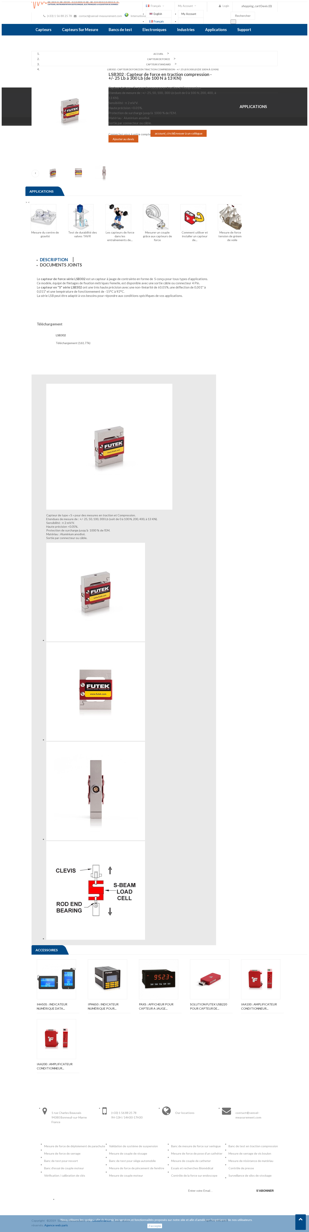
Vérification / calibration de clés (64, 1175)
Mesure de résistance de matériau (250, 1161)
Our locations (184, 1113)
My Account (188, 14)
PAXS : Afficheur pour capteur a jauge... (156, 1006)
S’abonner (265, 1190)
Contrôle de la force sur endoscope (194, 1175)
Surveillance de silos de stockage (250, 1175)
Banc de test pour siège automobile (132, 1161)
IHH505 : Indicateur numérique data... (52, 1006)
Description (54, 259)
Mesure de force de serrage (62, 1153)
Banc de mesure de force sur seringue (196, 1146)
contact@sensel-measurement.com (100, 16)
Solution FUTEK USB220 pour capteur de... (208, 1006)
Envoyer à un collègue (178, 133)
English (158, 14)
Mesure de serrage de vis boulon (249, 1153)
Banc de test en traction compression (253, 1146)
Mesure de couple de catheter (191, 1161)
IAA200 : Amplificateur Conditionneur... (55, 1066)
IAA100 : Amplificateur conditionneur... (259, 1006)
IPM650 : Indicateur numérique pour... (103, 1006)
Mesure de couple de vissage (128, 1153)
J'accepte (154, 1226)
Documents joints (61, 264)
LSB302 (61, 335)
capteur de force (53, 279)
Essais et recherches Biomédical (192, 1168)
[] (233, 22)
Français (159, 21)
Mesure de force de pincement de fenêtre (137, 1168)
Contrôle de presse (241, 1168)
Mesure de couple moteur (126, 1175)
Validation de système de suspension (133, 1146)
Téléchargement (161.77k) (73, 343)
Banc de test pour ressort (61, 1161)
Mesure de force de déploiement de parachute (74, 1146)
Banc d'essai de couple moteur (64, 1168)
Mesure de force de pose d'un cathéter (196, 1153)
